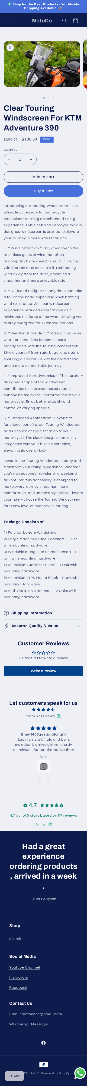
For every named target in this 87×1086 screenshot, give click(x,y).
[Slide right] (54, 98)
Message (39, 1024)
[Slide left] (33, 98)
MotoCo (35, 1073)
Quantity (10, 149)
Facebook (18, 988)
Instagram (18, 977)
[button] (9, 20)
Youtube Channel (24, 967)
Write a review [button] (43, 671)
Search (15, 939)
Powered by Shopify (55, 1073)
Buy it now (43, 191)
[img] (44, 709)
